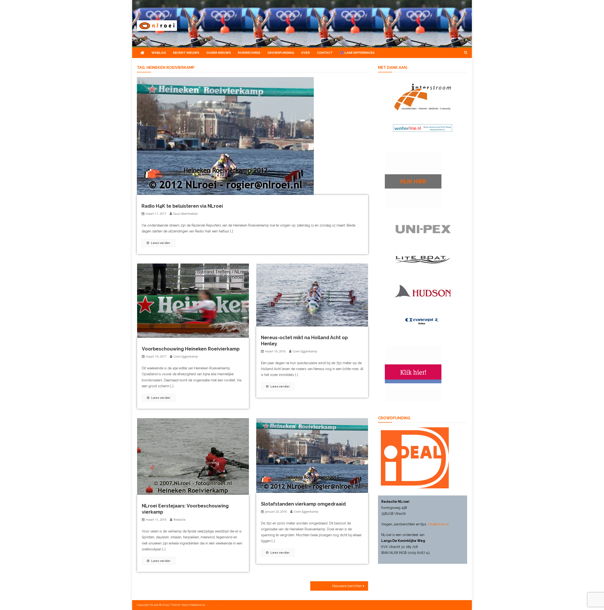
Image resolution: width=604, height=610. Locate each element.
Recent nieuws (186, 52)
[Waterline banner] (422, 127)
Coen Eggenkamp (185, 356)
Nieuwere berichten (347, 586)
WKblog (158, 52)
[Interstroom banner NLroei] (422, 97)
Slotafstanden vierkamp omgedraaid (303, 504)
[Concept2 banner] (422, 321)
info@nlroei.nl (438, 524)
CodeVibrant (214, 604)
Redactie (179, 519)
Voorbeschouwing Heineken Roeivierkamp (190, 349)
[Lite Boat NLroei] (422, 259)
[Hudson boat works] (422, 290)
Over (305, 52)
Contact (325, 52)
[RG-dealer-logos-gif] (422, 229)
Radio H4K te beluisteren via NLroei (182, 206)
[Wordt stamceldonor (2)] (413, 373)
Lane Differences (359, 52)
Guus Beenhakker (185, 213)
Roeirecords (249, 52)
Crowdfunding (280, 52)
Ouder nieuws (218, 52)
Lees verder (160, 243)
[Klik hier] (413, 179)
